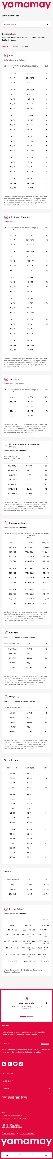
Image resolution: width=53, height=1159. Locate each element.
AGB (3, 1113)
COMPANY (5, 1088)
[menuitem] (6, 1154)
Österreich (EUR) (8, 1133)
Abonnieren (45, 1043)
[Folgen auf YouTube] (15, 1064)
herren (15, 46)
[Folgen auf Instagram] (4, 1064)
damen (5, 46)
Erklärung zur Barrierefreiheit (14, 1119)
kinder (25, 46)
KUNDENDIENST (7, 1081)
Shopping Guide (7, 1074)
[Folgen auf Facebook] (10, 1064)
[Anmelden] (19, 1154)
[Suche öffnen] (6, 1154)
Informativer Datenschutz (12, 1116)
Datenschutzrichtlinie (20, 1052)
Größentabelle (10, 24)
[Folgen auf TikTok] (21, 1064)
